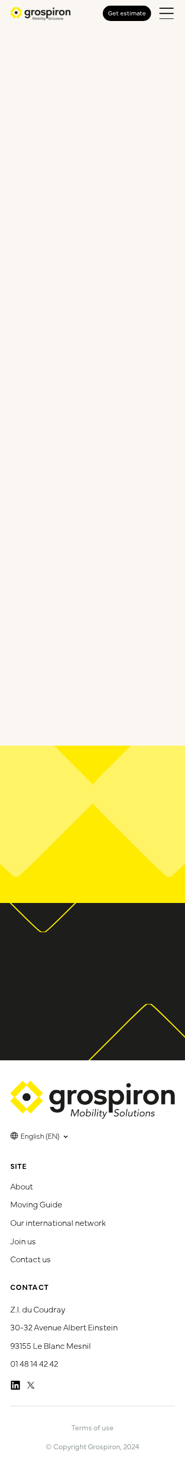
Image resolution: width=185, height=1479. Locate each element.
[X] (31, 1385)
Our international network (58, 1222)
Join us (23, 1240)
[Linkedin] (15, 1385)
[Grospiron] (40, 13)
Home (66, 61)
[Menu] (166, 13)
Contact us (30, 1258)
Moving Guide (36, 1203)
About (21, 1186)
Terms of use (92, 1427)
